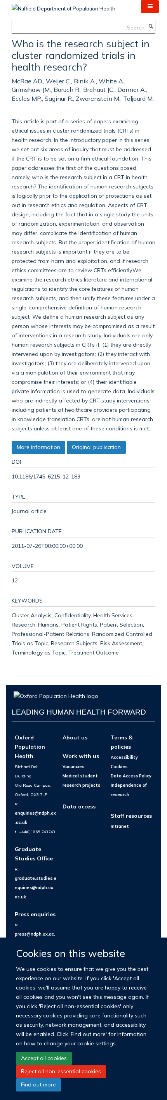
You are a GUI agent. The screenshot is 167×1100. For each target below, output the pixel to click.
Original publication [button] (96, 447)
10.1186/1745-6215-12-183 (46, 476)
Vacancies (73, 766)
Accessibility (124, 757)
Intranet (120, 826)
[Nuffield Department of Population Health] (63, 6)
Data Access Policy (131, 776)
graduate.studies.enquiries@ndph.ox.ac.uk (35, 888)
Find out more (38, 1084)
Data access (79, 806)
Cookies (119, 766)
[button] (150, 6)
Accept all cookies (44, 1058)
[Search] (150, 26)
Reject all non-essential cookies (61, 1071)
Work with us (81, 756)
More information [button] (38, 447)
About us (75, 737)
